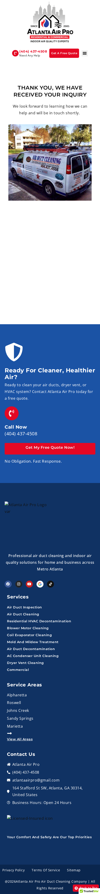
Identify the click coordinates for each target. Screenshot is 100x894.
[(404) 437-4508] (15, 53)
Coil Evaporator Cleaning (29, 635)
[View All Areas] (9, 733)
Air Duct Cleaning (23, 614)
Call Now (16, 427)
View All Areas (20, 739)
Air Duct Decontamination (31, 649)
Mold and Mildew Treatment (33, 642)
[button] (84, 53)
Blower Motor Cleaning (28, 628)
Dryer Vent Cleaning (25, 663)
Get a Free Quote (64, 53)
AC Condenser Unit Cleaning (33, 656)
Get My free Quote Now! (50, 447)
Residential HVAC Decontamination (39, 621)
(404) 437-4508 (33, 51)
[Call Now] (12, 413)
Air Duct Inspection (24, 607)
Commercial (18, 670)
